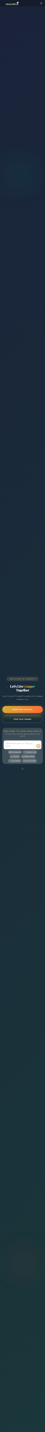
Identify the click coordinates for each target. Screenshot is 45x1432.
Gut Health (15, 761)
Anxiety (15, 756)
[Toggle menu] (41, 3)
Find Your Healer (23, 719)
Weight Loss (30, 752)
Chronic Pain (30, 761)
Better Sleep (28, 756)
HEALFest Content (22, 709)
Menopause (15, 752)
